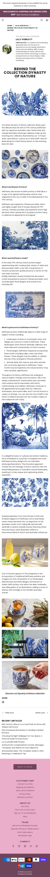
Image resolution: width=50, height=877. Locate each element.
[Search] (41, 20)
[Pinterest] (25, 846)
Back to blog (25, 767)
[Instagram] (19, 846)
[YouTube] (30, 846)
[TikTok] (36, 846)
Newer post (40, 713)
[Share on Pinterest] (3, 702)
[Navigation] (2, 20)
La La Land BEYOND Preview (13, 742)
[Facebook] (13, 846)
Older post (9, 713)
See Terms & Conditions (28, 14)
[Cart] (47, 20)
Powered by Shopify (25, 874)
